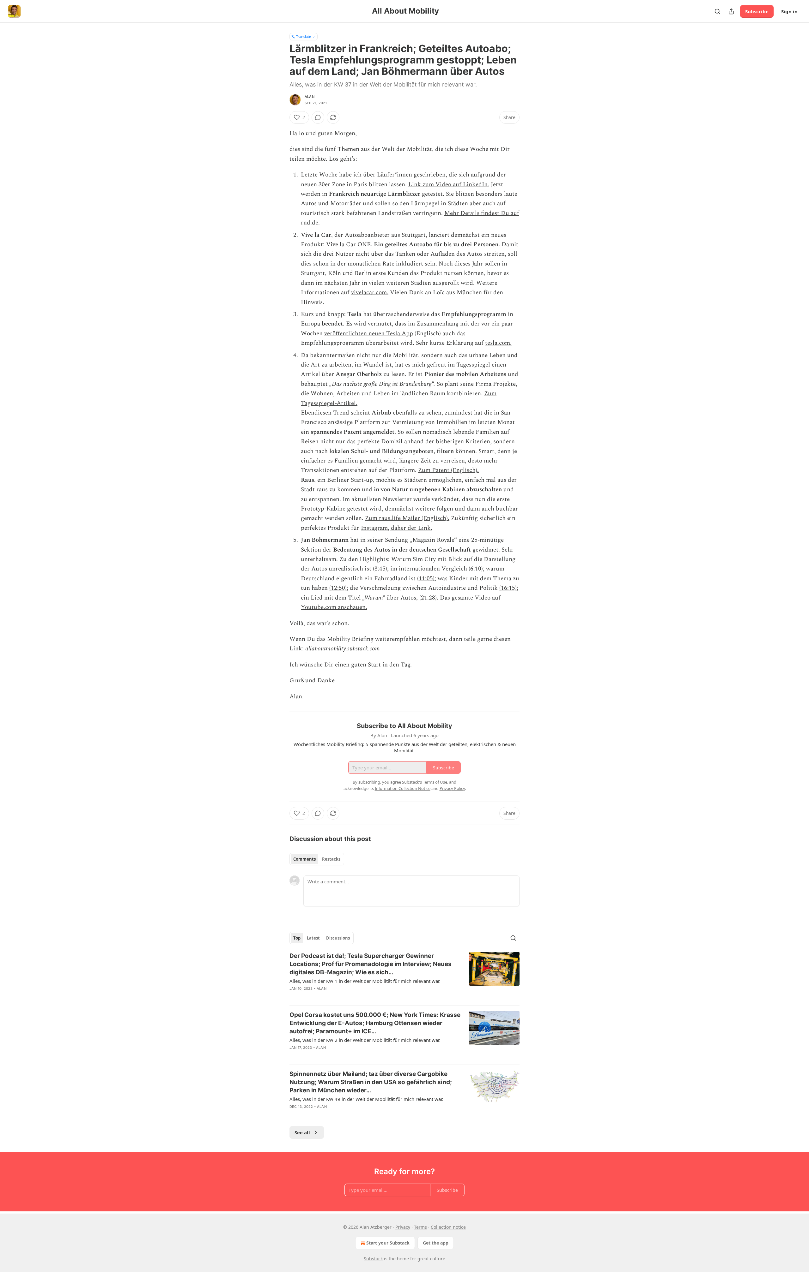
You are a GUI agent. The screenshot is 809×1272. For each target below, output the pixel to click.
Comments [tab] (304, 859)
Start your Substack (388, 1243)
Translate (303, 36)
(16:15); (508, 588)
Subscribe (757, 11)
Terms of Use (435, 782)
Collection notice (448, 1227)
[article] (404, 976)
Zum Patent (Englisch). (448, 470)
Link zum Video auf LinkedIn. (448, 184)
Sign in (789, 11)
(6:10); (476, 568)
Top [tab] (297, 938)
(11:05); (426, 578)
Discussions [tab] (338, 938)
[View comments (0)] (318, 117)
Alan (309, 96)
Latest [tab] (313, 938)
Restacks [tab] (331, 859)
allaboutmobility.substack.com (342, 648)
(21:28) (428, 597)
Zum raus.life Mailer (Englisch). (407, 518)
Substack (373, 1259)
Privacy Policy (452, 788)
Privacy (402, 1227)
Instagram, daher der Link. (396, 528)
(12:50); (338, 588)
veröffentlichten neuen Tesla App (368, 333)
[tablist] (316, 859)
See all (302, 1132)
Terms (420, 1227)
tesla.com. (498, 343)
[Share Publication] (731, 11)
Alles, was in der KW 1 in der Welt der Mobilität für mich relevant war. (365, 981)
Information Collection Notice (402, 788)
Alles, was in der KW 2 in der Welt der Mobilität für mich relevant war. (365, 1040)
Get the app (435, 1243)
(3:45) (380, 568)
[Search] (717, 11)
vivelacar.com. (369, 292)
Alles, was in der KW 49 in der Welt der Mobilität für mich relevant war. (366, 1099)
